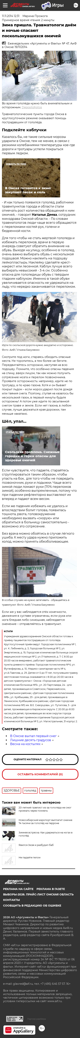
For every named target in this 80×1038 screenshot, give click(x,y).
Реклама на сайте (18, 889)
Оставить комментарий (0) (40, 774)
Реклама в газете (51, 889)
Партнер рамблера (36, 1019)
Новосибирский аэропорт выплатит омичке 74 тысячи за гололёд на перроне (45, 822)
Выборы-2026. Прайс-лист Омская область (38, 894)
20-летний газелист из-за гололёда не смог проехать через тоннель (45, 809)
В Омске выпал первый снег (33, 736)
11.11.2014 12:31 (10, 16)
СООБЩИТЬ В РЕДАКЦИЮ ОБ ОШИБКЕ (32, 905)
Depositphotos (32, 107)
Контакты (11, 900)
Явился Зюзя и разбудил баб (36, 845)
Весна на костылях (25, 744)
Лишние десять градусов (30, 740)
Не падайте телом (29, 857)
